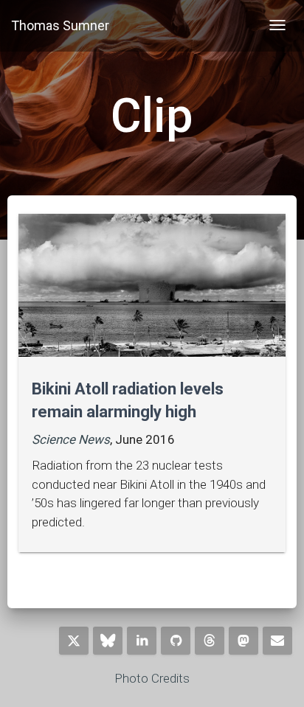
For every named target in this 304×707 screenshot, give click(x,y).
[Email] (277, 641)
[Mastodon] (243, 641)
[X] (74, 641)
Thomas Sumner (60, 25)
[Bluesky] (107, 641)
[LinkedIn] (141, 641)
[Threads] (209, 641)
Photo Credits (152, 678)
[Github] (175, 641)
